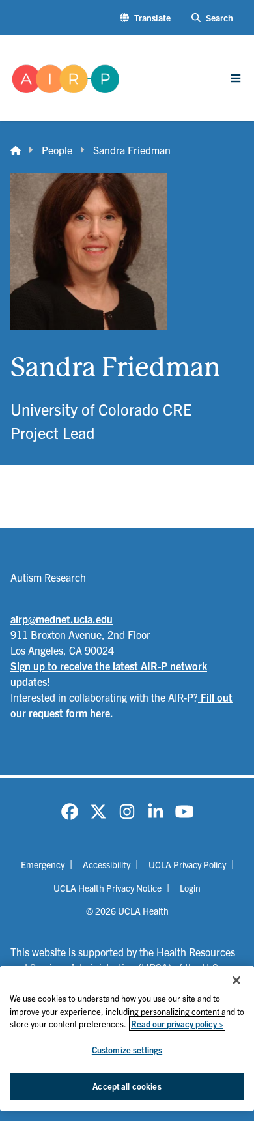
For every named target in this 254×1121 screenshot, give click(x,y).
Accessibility (106, 864)
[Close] (236, 980)
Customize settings (127, 1049)
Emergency (42, 864)
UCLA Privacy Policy (187, 864)
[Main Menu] (236, 78)
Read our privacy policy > (177, 1023)
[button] (145, 18)
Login (190, 888)
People (57, 149)
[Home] (15, 150)
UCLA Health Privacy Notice (107, 888)
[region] (127, 1038)
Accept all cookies (126, 1086)
